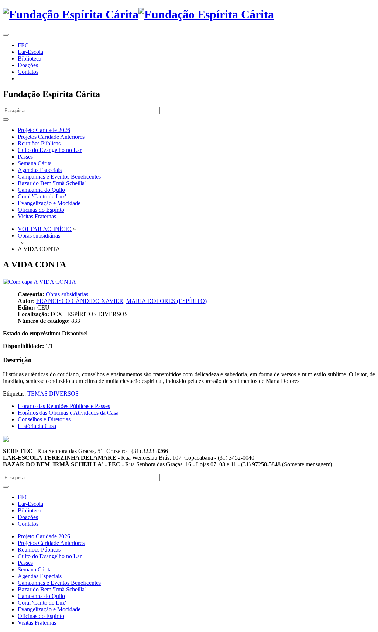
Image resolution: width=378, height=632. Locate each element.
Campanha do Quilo (41, 190)
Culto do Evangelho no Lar (50, 150)
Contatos (28, 72)
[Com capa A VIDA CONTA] (39, 282)
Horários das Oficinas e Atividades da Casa (68, 413)
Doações (28, 65)
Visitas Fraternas (37, 216)
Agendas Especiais (40, 170)
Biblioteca (29, 58)
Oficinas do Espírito (41, 210)
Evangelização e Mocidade (49, 203)
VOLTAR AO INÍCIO (45, 229)
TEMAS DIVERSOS (53, 393)
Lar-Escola (30, 52)
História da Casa (37, 426)
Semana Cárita (35, 163)
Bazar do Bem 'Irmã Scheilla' (52, 183)
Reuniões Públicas (39, 143)
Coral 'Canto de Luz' (42, 196)
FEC (23, 45)
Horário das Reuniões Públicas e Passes (64, 406)
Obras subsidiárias (39, 235)
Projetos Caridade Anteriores (51, 137)
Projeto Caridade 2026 (44, 130)
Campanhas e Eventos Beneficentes (59, 176)
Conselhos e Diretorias (44, 419)
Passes (25, 156)
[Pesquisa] (6, 119)
